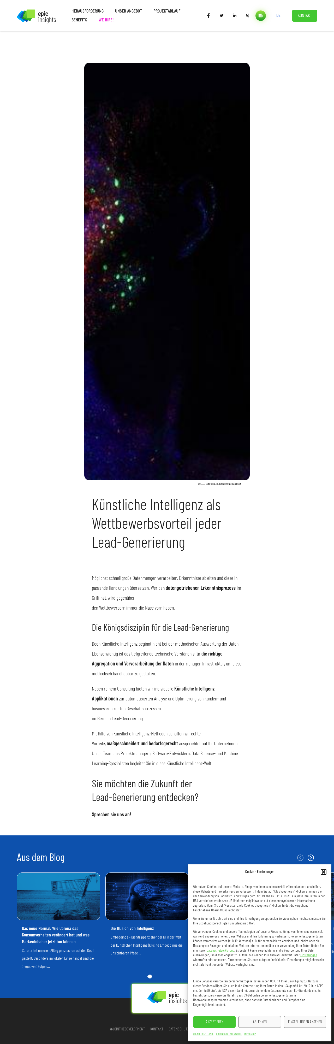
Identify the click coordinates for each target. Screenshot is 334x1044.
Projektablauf (166, 11)
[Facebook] (208, 15)
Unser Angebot (128, 11)
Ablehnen (260, 1022)
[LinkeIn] (234, 15)
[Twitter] (221, 15)
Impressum (250, 1033)
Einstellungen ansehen (305, 1022)
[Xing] (247, 15)
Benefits (79, 20)
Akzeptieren (214, 1022)
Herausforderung (87, 11)
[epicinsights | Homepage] (36, 15)
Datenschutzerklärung (220, 950)
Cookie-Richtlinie (203, 1033)
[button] (323, 872)
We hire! (106, 20)
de (278, 15)
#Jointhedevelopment (127, 1029)
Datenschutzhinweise (229, 1033)
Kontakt (305, 15)
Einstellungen (308, 955)
